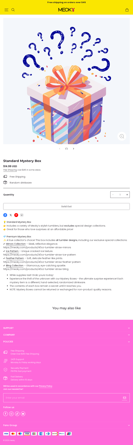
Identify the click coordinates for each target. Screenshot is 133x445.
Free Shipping (10, 169)
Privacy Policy (45, 386)
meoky (12, 440)
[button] (6, 10)
